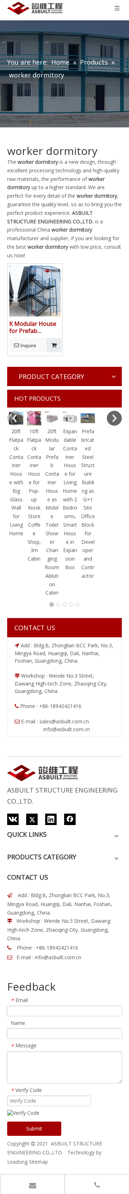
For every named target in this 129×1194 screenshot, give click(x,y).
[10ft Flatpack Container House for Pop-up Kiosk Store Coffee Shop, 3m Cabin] (34, 418)
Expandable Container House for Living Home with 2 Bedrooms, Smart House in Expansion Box (70, 499)
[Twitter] (32, 819)
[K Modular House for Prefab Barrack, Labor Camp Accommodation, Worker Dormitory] (35, 290)
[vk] (13, 819)
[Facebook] (70, 819)
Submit (34, 1128)
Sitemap (38, 1161)
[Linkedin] (51, 819)
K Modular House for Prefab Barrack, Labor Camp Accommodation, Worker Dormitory (34, 327)
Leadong (17, 1161)
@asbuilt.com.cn (70, 721)
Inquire (28, 345)
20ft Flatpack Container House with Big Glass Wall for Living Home (16, 482)
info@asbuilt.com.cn (58, 957)
